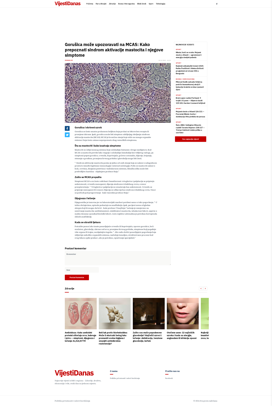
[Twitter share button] (67, 134)
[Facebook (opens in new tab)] (216, 4)
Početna (89, 4)
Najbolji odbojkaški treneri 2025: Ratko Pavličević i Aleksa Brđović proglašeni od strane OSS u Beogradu (190, 70)
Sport (151, 4)
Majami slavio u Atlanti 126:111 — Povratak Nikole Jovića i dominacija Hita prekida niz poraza (190, 114)
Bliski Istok (141, 4)
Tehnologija (160, 4)
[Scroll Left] (201, 288)
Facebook (169, 378)
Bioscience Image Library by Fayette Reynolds (138, 121)
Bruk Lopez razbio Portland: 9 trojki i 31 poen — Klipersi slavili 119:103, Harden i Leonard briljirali (190, 100)
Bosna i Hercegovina (126, 4)
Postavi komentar (77, 277)
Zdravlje (112, 4)
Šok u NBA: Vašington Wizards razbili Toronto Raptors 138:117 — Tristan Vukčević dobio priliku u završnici (190, 129)
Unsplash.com (164, 121)
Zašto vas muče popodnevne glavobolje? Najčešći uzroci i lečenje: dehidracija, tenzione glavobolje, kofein (147, 336)
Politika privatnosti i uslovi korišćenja (125, 378)
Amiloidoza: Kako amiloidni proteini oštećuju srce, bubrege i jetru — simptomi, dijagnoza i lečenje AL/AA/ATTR (80, 336)
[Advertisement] (136, 24)
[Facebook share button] (67, 128)
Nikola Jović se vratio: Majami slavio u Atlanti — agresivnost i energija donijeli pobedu (189, 55)
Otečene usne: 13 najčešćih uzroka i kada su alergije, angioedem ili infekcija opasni (181, 335)
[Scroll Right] (205, 288)
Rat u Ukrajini (101, 4)
